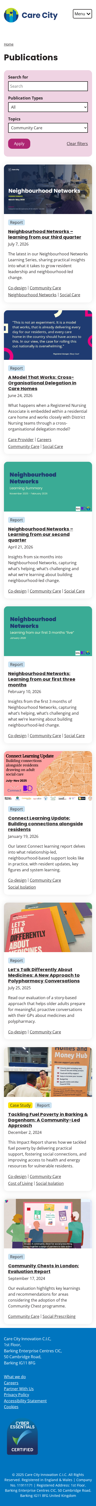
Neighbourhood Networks (32, 295)
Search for (18, 77)
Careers (44, 439)
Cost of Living (20, 1183)
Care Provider (21, 439)
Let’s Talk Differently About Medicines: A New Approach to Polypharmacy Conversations (44, 975)
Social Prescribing (59, 1316)
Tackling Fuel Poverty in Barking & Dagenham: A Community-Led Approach (48, 1120)
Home (9, 44)
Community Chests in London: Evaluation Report (43, 1268)
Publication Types (25, 98)
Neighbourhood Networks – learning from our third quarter (44, 234)
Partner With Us (19, 1388)
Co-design (17, 288)
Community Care (45, 288)
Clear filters (77, 143)
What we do (15, 1376)
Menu (80, 14)
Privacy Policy (16, 1394)
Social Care (70, 295)
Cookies (11, 1406)
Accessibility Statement (25, 1401)
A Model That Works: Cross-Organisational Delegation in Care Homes (42, 383)
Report (16, 222)
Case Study (20, 1105)
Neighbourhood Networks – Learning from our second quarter (40, 534)
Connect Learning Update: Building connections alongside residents (45, 823)
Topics (14, 119)
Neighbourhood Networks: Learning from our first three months (41, 679)
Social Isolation (22, 887)
